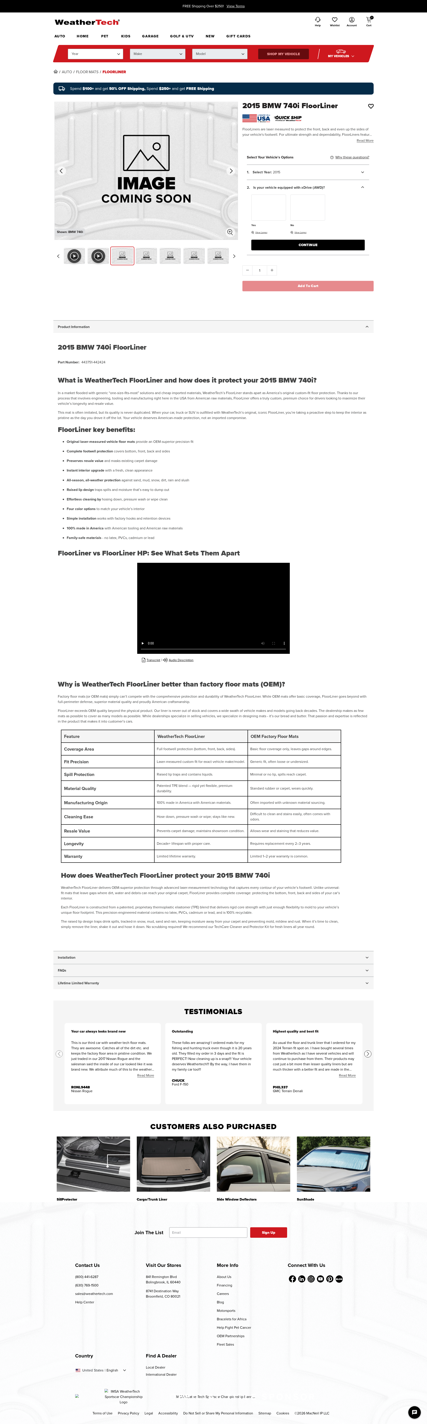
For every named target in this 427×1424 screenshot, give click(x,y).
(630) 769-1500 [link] (87, 1285)
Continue (308, 244)
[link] (55, 71)
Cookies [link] (282, 1413)
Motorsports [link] (226, 1310)
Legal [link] (149, 1413)
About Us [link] (224, 1276)
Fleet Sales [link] (225, 1344)
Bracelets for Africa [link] (231, 1319)
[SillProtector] (93, 1163)
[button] (335, 22)
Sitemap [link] (264, 1413)
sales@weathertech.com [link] (94, 1293)
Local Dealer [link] (155, 1367)
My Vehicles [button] (339, 56)
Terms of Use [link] (103, 1413)
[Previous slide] (58, 256)
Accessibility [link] (168, 1413)
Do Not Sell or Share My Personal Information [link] (218, 1413)
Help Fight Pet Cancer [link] (234, 1327)
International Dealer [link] (161, 1374)
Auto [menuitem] (59, 36)
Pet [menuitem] (105, 36)
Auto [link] (67, 72)
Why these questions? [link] (352, 157)
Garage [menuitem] (150, 36)
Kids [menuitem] (126, 36)
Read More (365, 140)
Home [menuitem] (83, 36)
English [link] (112, 1370)
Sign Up (269, 1232)
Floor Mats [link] (87, 72)
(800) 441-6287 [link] (86, 1276)
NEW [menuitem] (210, 36)
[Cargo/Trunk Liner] (173, 1163)
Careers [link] (223, 1293)
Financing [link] (224, 1285)
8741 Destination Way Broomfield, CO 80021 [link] (163, 1293)
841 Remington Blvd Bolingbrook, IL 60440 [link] (163, 1279)
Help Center (84, 1302)
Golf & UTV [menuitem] (182, 36)
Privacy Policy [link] (128, 1413)
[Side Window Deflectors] (253, 1163)
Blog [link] (220, 1302)
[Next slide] (234, 256)
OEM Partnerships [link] (230, 1336)
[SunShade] (333, 1163)
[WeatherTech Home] (87, 22)
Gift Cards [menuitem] (238, 36)
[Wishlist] (371, 106)
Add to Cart (308, 285)
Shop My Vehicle (283, 54)
